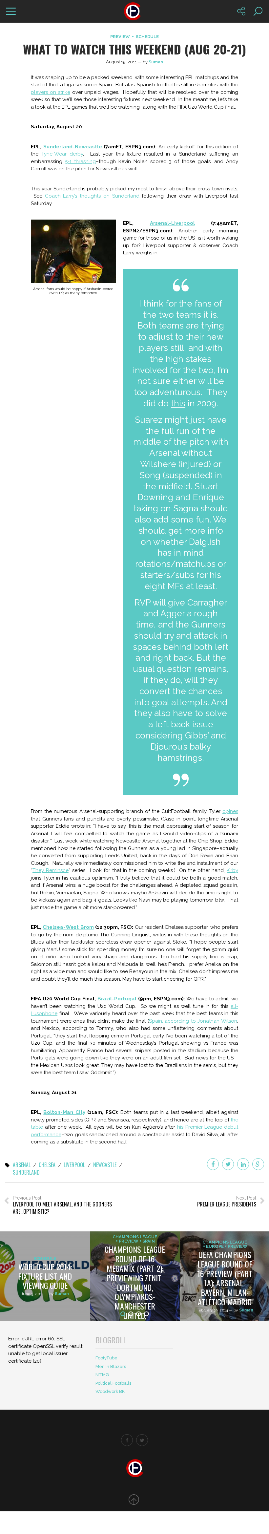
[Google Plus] (258, 1164)
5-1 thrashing (80, 161)
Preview (120, 36)
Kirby (232, 870)
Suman (156, 61)
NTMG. (102, 1374)
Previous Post (62, 1205)
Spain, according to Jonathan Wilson (193, 1021)
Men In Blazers (110, 1366)
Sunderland (26, 1172)
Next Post (226, 1201)
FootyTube (106, 1357)
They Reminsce (50, 870)
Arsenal (22, 1165)
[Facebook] (213, 1164)
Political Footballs (113, 1383)
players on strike (50, 92)
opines (230, 811)
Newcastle (104, 1165)
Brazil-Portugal (116, 999)
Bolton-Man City (64, 1112)
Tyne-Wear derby (62, 154)
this (178, 403)
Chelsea (47, 1165)
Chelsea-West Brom (68, 927)
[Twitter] (228, 1164)
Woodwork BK (110, 1391)
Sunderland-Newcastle (72, 147)
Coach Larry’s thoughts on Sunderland (92, 196)
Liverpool (74, 1165)
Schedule (147, 36)
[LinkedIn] (243, 1164)
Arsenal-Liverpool (172, 223)
